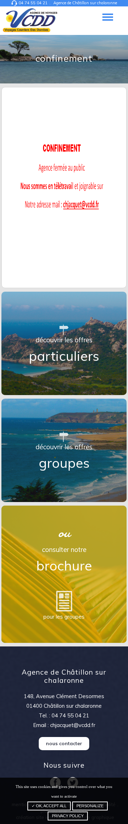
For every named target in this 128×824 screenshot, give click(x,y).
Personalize (89, 806)
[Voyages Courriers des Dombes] (30, 20)
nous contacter (64, 743)
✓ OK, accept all (49, 806)
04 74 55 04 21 (33, 2)
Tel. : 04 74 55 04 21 (64, 715)
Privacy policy (68, 816)
